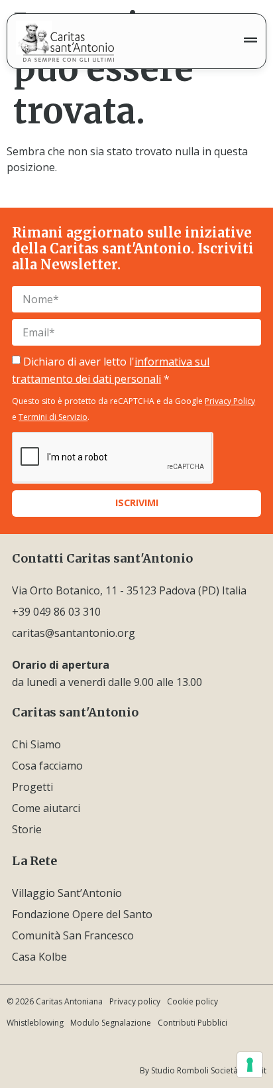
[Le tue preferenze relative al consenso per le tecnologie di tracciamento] (249, 1064)
